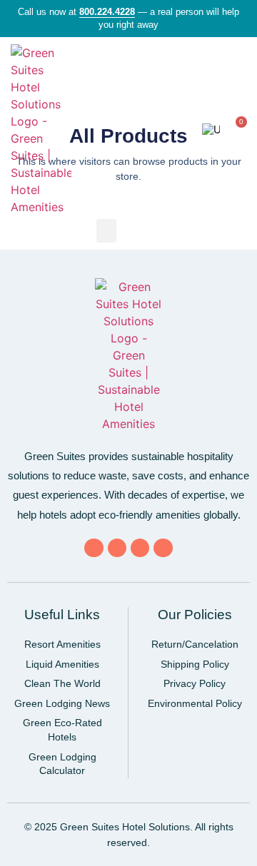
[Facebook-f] (93, 548)
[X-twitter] (117, 548)
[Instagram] (162, 548)
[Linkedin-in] (140, 548)
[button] (182, 130)
